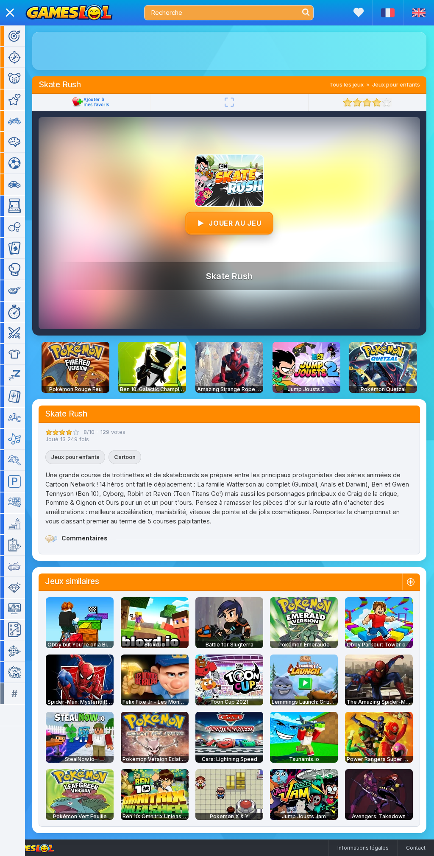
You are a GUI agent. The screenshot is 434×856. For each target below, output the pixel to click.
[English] (418, 12)
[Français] (387, 12)
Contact (416, 848)
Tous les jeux (346, 84)
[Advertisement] (229, 51)
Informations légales (363, 848)
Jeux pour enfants (396, 84)
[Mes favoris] (358, 13)
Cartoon (125, 456)
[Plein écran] (229, 102)
